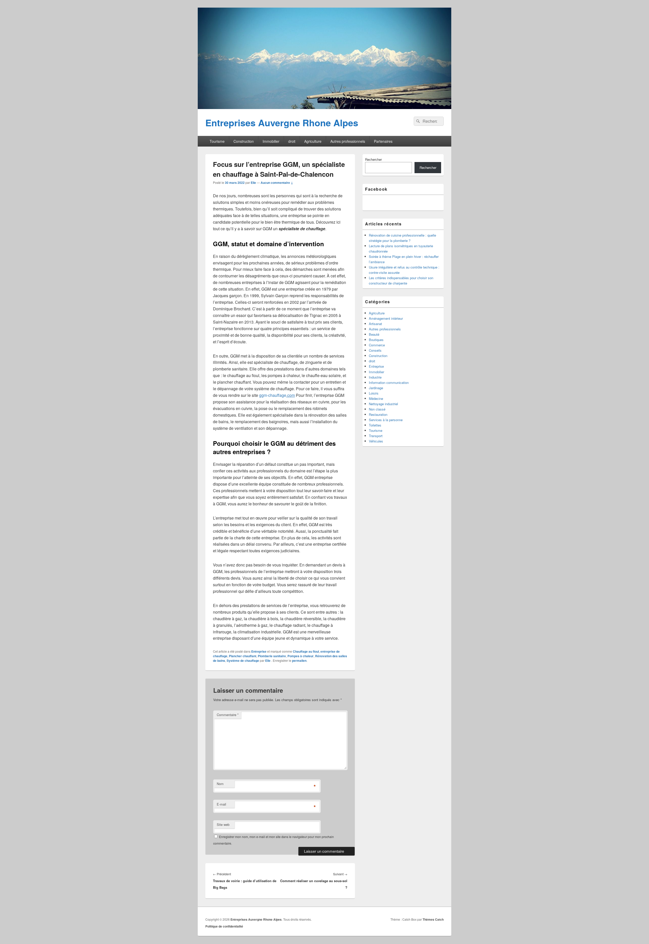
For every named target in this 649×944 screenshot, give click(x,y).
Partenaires (383, 141)
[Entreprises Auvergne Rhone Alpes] (324, 107)
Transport (376, 435)
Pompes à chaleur (300, 656)
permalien (299, 660)
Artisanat (375, 323)
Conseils (375, 350)
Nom (220, 783)
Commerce (377, 345)
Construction (243, 141)
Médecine (376, 398)
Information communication (389, 382)
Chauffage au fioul (306, 651)
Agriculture (312, 141)
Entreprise (258, 651)
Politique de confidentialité (224, 926)
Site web (223, 824)
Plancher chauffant (242, 656)
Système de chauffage (243, 660)
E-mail (221, 804)
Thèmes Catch (433, 919)
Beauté (374, 334)
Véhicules (376, 441)
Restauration (378, 414)
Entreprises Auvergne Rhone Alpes (281, 122)
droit (291, 141)
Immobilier (271, 141)
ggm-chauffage (277, 395)
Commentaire (228, 714)
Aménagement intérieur (386, 318)
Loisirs (373, 393)
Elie (253, 182)
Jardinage (376, 387)
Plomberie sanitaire (272, 656)
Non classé (377, 409)
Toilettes (375, 425)
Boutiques (376, 339)
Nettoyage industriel (383, 403)
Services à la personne (386, 419)
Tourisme (217, 141)
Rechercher (373, 159)
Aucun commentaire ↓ (277, 182)
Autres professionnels (347, 141)
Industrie (375, 377)
